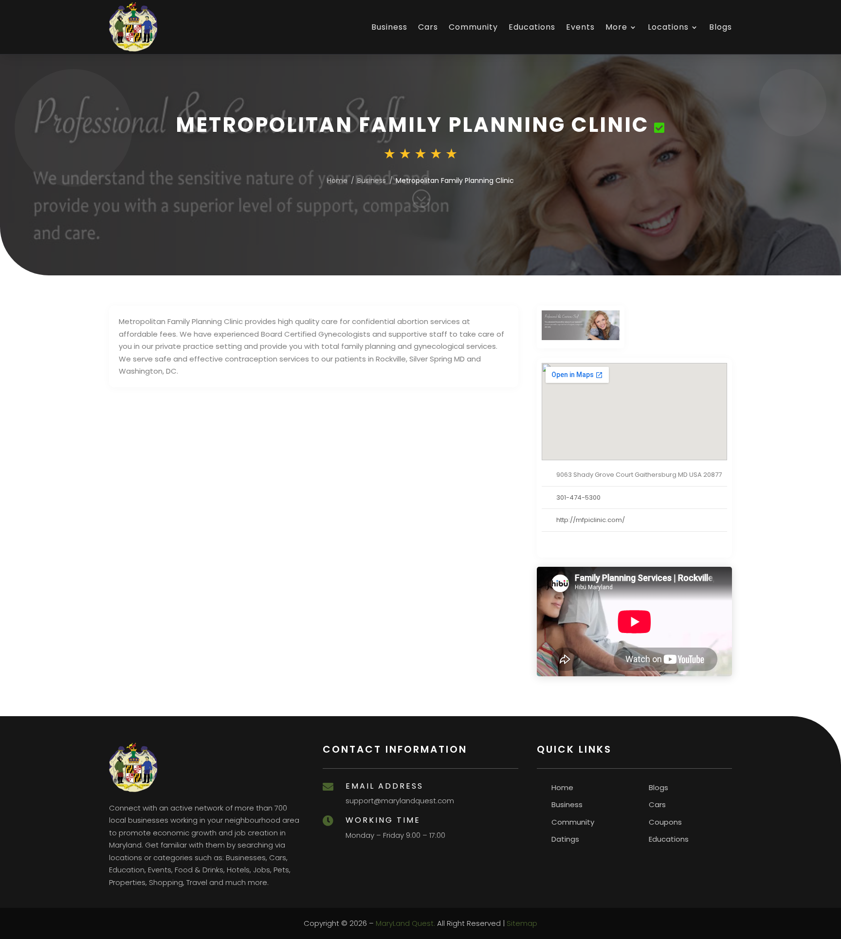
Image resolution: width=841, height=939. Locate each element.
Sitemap (522, 923)
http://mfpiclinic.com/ (590, 519)
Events (580, 27)
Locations (668, 27)
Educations (532, 27)
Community (473, 27)
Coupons (665, 822)
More (616, 27)
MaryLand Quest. (405, 923)
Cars (428, 27)
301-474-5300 (578, 497)
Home (337, 180)
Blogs (720, 27)
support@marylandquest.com (400, 800)
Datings (565, 839)
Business (389, 27)
